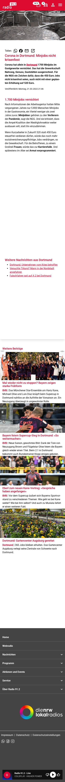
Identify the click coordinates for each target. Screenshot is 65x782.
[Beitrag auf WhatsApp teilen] (15, 51)
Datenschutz (23, 735)
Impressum (7, 735)
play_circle (53, 774)
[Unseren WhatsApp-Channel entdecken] (3, 741)
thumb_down (47, 775)
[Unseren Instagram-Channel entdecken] (13, 741)
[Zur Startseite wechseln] (9, 5)
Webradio (7, 645)
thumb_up (58, 775)
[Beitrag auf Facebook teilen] (21, 51)
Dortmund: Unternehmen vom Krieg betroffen (34, 264)
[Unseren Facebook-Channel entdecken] (8, 741)
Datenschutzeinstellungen (46, 735)
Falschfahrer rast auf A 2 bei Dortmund (30, 275)
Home (5, 637)
